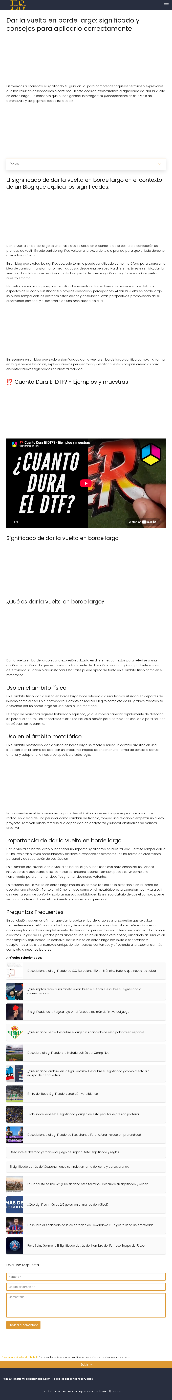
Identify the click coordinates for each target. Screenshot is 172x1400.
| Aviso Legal (102, 1391)
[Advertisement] (86, 56)
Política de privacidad (81, 1391)
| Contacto (116, 1391)
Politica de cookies (55, 1391)
